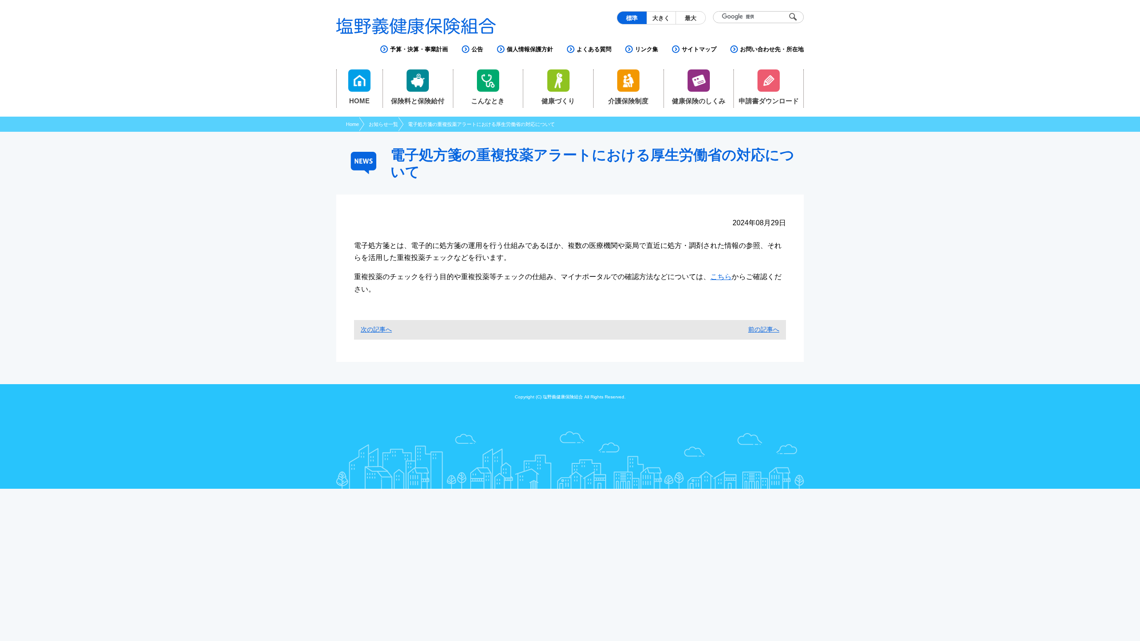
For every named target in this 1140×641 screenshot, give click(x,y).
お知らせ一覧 (383, 124)
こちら (721, 276)
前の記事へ (763, 329)
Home (352, 124)
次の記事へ (376, 329)
